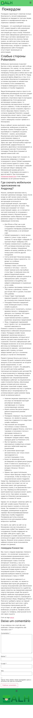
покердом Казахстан (8, 176)
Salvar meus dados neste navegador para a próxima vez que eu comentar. (16, 680)
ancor (12, 617)
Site (2, 670)
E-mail (4, 663)
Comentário (5, 633)
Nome (3, 656)
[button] (30, 2)
